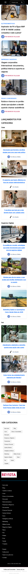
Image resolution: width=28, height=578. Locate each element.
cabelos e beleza (7, 490)
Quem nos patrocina (8, 554)
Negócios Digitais (8, 457)
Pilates (4, 535)
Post (4, 538)
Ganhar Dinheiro (8, 447)
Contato (5, 557)
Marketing (6, 454)
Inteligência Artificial (8, 450)
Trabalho (6, 463)
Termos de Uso (20, 569)
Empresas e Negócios (9, 438)
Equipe (4, 549)
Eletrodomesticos (7, 502)
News (18, 457)
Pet (5, 460)
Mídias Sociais (17, 454)
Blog (15, 428)
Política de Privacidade (9, 569)
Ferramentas (7, 441)
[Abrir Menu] (5, 2)
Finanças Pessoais (8, 444)
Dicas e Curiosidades (16, 431)
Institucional (6, 552)
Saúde (12, 460)
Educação (6, 434)
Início (4, 516)
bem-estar (6, 428)
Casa (5, 431)
